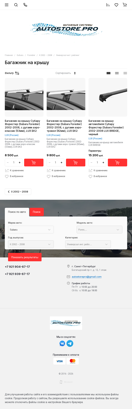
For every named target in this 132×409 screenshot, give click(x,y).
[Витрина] (108, 73)
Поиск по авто (17, 211)
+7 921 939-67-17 (17, 274)
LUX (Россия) (12, 135)
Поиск (37, 211)
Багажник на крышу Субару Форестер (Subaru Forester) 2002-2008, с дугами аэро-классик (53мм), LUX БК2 (22, 125)
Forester (31, 55)
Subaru (20, 55)
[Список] (116, 73)
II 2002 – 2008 (45, 55)
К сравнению (17, 170)
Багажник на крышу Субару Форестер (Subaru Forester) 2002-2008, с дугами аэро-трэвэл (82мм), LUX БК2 (64, 125)
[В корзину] (33, 162)
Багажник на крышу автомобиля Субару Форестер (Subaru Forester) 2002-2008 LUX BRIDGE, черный (106, 127)
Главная (9, 55)
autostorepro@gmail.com (87, 276)
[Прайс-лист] (125, 73)
